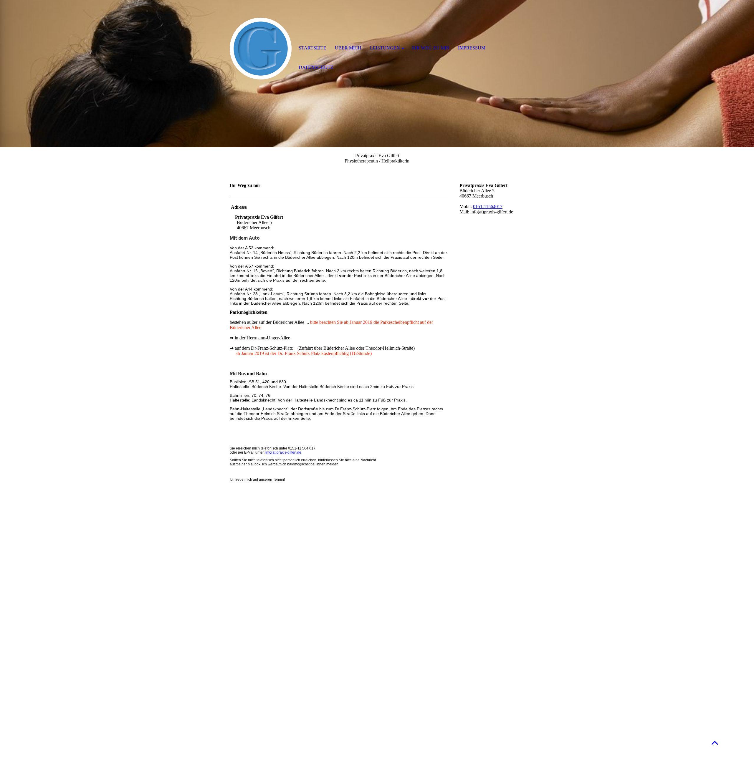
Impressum (471, 47)
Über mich (348, 47)
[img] (261, 48)
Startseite (312, 47)
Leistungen (385, 47)
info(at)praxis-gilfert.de (283, 452)
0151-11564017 (487, 206)
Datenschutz (316, 67)
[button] (715, 742)
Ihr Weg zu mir (430, 47)
